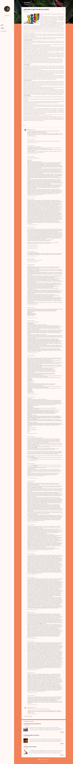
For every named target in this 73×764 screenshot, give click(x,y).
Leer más (62, 732)
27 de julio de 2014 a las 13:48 (32, 394)
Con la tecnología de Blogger (44, 759)
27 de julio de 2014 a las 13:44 (32, 317)
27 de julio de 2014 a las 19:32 (32, 692)
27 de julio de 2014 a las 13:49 (32, 433)
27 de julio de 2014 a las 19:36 (32, 704)
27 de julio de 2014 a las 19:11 (32, 574)
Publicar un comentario (28, 716)
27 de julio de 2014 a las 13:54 (32, 460)
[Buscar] (65, 2)
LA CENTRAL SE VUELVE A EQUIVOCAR (32, 723)
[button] (63, 9)
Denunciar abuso (4, 31)
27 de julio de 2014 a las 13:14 (32, 153)
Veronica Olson (46, 761)
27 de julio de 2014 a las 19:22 (32, 638)
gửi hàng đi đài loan (51, 711)
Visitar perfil (7, 15)
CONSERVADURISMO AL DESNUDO (31, 735)
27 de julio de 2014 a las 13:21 (32, 248)
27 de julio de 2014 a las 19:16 (32, 609)
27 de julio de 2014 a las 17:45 (32, 550)
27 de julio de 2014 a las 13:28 (32, 261)
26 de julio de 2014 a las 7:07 (32, 136)
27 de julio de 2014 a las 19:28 (32, 669)
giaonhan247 (29, 707)
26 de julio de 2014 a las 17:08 (32, 142)
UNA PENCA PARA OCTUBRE (29, 746)
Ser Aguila (27, 2)
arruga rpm (29, 129)
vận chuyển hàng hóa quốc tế (46, 710)
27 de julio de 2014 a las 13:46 (32, 352)
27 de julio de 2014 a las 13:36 (32, 304)
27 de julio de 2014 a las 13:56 (32, 478)
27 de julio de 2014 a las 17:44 (32, 522)
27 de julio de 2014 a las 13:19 (32, 224)
